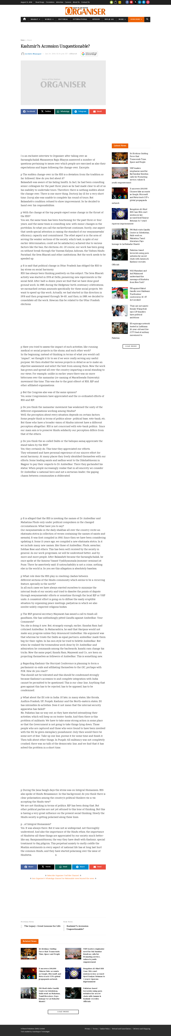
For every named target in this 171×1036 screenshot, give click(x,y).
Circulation (50, 2)
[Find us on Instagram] (148, 2)
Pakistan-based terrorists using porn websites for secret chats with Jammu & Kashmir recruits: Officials (92, 995)
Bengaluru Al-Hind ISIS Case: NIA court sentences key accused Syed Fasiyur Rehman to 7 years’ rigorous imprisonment (94, 975)
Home (23, 40)
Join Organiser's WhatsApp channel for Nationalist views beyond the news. (63, 878)
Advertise (59, 2)
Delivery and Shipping (141, 1029)
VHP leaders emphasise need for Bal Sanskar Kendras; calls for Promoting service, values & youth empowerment (93, 956)
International (80, 19)
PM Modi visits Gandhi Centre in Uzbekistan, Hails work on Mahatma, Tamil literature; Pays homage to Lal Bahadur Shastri (49, 995)
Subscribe (135, 19)
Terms (95, 1029)
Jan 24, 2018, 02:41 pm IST (56, 54)
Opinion (96, 19)
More (121, 19)
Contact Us (85, 2)
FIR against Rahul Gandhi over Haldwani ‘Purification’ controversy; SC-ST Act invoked (140, 294)
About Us (76, 2)
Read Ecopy (40, 2)
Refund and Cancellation (121, 1029)
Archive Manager (33, 54)
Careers (68, 2)
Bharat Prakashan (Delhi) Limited (33, 1029)
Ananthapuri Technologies (41, 1032)
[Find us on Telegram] (143, 2)
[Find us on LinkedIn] (139, 2)
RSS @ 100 (109, 19)
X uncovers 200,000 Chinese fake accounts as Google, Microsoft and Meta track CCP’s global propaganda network (50, 974)
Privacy (87, 1029)
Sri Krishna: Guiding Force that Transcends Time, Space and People (49, 952)
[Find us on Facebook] (127, 2)
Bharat (34, 19)
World (48, 19)
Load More (63, 1012)
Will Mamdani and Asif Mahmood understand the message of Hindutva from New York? (139, 276)
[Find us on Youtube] (131, 2)
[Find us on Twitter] (135, 2)
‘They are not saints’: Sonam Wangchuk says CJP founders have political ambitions (139, 312)
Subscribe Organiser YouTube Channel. (63, 875)
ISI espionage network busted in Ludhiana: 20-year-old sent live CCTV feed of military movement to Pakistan (131, 331)
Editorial (63, 19)
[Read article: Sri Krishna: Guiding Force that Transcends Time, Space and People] (29, 953)
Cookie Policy (105, 1029)
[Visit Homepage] (85, 11)
